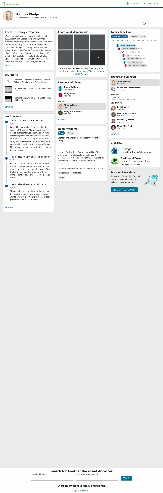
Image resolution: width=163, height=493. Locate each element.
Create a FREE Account (124, 189)
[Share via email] (151, 23)
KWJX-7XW (53, 18)
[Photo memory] (65, 42)
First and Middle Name (38, 474)
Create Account (150, 3)
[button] (28, 81)
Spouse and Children (119, 36)
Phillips (61, 178)
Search (126, 478)
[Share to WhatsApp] (144, 23)
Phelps (61, 133)
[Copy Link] (157, 23)
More (8, 65)
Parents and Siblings (138, 36)
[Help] (127, 3)
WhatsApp (83, 490)
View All (9, 107)
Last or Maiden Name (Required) (87, 474)
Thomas (70, 133)
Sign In (134, 3)
